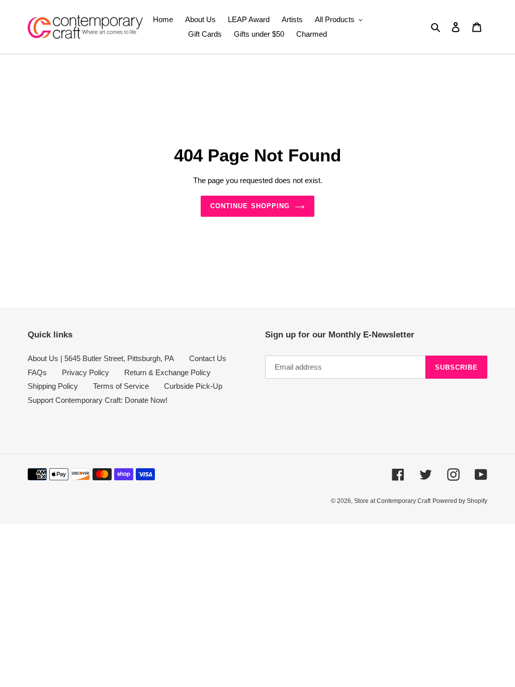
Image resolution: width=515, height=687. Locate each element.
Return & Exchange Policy (167, 372)
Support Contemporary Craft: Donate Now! (97, 400)
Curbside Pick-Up (193, 386)
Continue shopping (250, 206)
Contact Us (207, 358)
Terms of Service (121, 386)
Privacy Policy (85, 372)
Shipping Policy (53, 386)
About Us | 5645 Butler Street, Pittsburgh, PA (101, 358)
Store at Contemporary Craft (392, 500)
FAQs (37, 372)
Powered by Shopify (460, 500)
